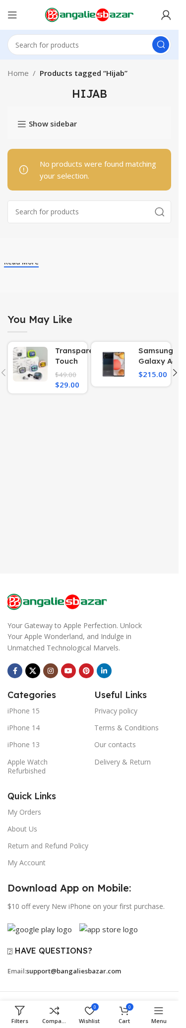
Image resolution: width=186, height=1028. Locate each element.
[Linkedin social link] (104, 670)
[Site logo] (89, 14)
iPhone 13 (23, 744)
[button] (175, 373)
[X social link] (32, 670)
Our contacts (115, 744)
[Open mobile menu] (12, 15)
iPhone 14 (23, 727)
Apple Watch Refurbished (27, 766)
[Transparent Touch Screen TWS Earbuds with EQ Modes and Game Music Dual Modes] (30, 364)
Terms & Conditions (126, 727)
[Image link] (57, 601)
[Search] (160, 44)
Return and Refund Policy (47, 845)
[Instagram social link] (50, 670)
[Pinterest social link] (86, 670)
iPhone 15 (23, 710)
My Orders (24, 812)
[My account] (166, 15)
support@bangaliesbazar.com (73, 970)
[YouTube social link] (68, 670)
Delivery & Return (122, 762)
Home (18, 73)
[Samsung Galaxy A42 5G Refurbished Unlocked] (113, 364)
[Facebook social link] (14, 670)
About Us (22, 829)
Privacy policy (115, 710)
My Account (26, 862)
